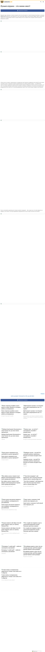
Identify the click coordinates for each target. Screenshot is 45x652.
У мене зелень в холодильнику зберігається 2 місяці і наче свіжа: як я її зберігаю (11, 576)
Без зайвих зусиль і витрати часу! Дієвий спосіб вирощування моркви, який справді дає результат (10, 482)
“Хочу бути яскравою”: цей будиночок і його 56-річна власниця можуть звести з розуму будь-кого (33, 482)
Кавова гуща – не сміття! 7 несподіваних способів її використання (30, 436)
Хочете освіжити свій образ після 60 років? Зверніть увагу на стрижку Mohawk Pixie (10, 529)
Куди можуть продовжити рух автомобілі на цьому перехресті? (9, 457)
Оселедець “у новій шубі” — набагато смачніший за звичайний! (10, 550)
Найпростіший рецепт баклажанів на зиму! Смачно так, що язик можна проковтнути (11, 436)
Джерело (42, 393)
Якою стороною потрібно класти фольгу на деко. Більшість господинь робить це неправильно (11, 412)
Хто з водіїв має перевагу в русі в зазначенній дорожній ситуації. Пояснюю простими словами (32, 529)
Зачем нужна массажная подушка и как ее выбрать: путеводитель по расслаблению (10, 506)
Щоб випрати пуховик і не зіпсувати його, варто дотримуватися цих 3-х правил (32, 412)
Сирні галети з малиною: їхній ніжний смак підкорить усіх (33, 503)
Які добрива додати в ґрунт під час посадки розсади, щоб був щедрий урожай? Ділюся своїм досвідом (32, 553)
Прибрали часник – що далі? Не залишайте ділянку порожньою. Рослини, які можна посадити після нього (32, 462)
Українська (35, 651)
